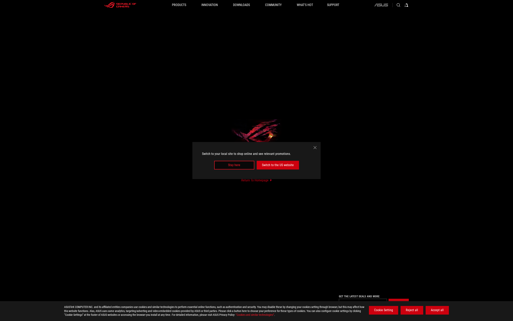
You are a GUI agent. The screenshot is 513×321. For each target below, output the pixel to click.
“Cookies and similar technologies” (255, 314)
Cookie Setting (383, 310)
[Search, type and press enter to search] (398, 5)
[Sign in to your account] (406, 5)
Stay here (234, 165)
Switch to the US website (278, 165)
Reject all (412, 310)
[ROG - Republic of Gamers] (120, 5)
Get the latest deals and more (359, 296)
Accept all (437, 310)
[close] (315, 147)
